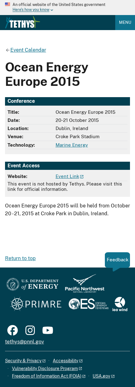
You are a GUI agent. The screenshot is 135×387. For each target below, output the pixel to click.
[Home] (22, 22)
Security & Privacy (23, 360)
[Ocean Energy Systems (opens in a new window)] (89, 304)
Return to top (20, 258)
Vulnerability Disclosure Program (45, 368)
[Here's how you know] (67, 7)
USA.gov (101, 376)
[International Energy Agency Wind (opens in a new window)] (120, 304)
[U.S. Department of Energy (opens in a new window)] (32, 286)
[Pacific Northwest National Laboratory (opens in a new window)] (82, 286)
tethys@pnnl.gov (24, 342)
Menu (125, 22)
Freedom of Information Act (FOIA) (46, 376)
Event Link (67, 176)
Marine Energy (72, 145)
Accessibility (65, 360)
